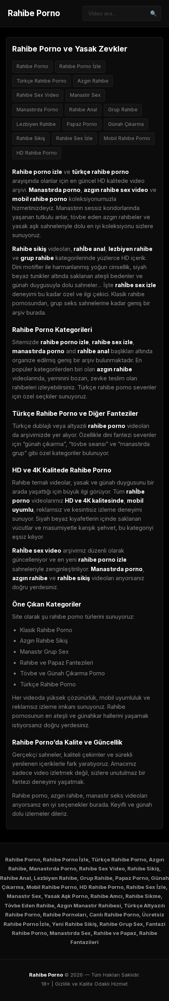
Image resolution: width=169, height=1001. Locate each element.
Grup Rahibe (123, 109)
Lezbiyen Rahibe (36, 124)
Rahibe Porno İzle (80, 66)
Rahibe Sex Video (38, 95)
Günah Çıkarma (126, 124)
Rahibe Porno (34, 13)
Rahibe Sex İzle (74, 138)
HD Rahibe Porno (37, 153)
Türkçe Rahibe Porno (41, 81)
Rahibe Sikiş (31, 138)
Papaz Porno (82, 124)
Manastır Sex (85, 95)
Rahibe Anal (83, 109)
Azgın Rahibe (92, 81)
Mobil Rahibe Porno (127, 138)
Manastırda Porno (37, 109)
